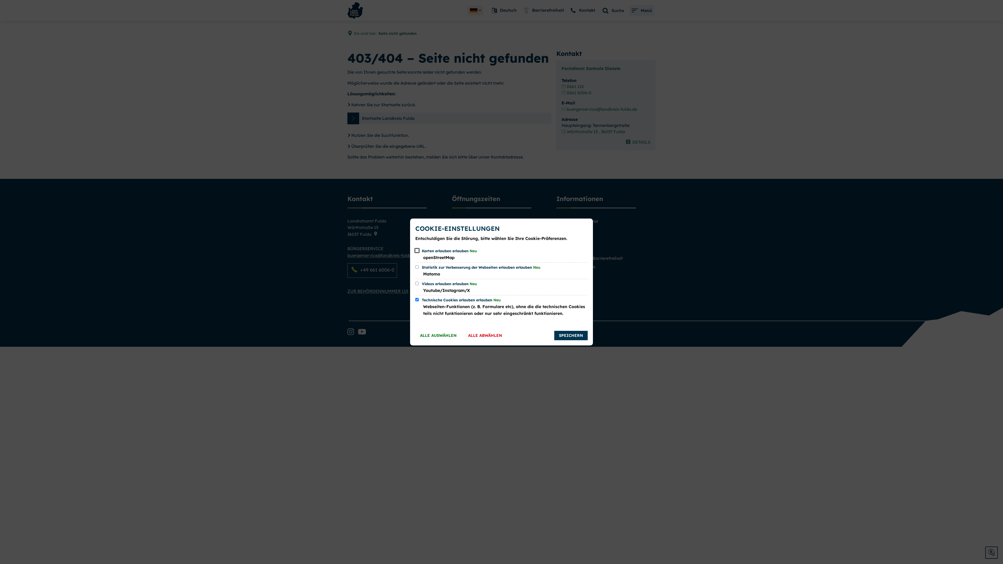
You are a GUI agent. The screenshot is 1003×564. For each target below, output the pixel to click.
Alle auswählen (438, 335)
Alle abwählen (485, 335)
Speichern (571, 335)
